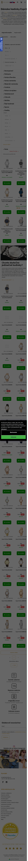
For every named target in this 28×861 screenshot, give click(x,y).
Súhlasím (13, 437)
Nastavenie (13, 432)
